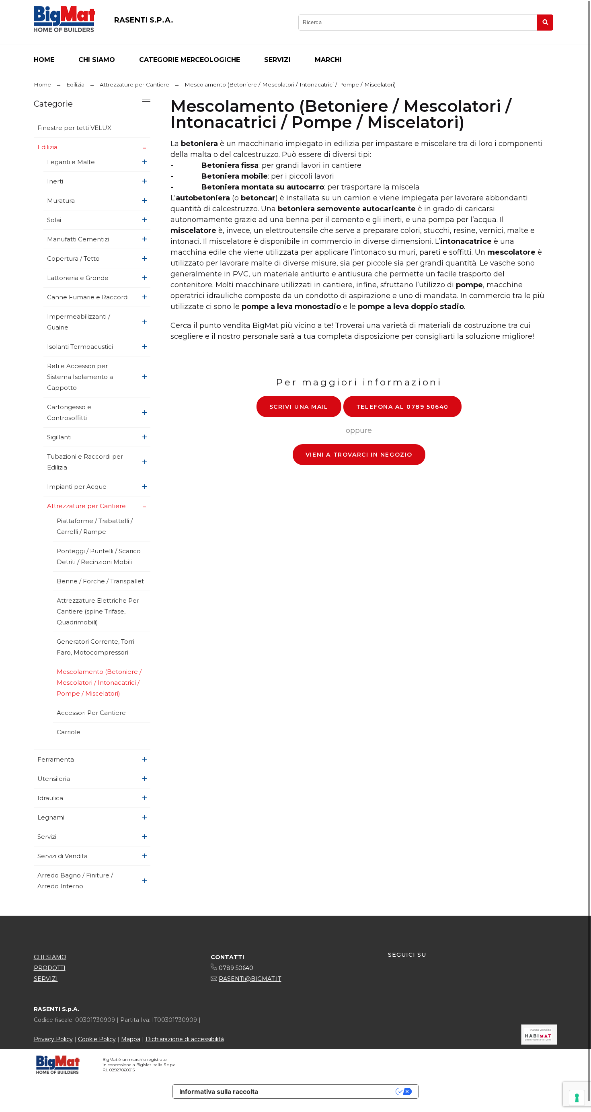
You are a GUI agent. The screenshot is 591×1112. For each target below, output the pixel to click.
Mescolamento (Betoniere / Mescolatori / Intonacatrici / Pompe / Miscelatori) (99, 682)
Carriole (68, 732)
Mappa (130, 1039)
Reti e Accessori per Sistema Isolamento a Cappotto (80, 376)
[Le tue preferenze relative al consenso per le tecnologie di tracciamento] (577, 1098)
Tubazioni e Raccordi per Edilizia (85, 462)
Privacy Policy (53, 1039)
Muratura (61, 200)
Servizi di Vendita (62, 856)
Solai (54, 220)
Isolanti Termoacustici (80, 346)
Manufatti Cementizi (78, 239)
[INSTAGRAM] (409, 980)
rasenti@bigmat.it (250, 978)
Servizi (46, 836)
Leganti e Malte (71, 162)
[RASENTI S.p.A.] (64, 20)
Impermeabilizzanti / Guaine (78, 322)
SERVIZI (46, 978)
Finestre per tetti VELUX (74, 128)
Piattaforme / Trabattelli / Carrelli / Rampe (95, 526)
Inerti (55, 181)
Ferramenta (55, 759)
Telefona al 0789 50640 (402, 406)
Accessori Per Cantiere (91, 713)
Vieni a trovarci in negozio (359, 454)
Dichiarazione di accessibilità (185, 1039)
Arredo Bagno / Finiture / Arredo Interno (75, 880)
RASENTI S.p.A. (143, 20)
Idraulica (50, 798)
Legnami (50, 817)
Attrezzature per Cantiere (86, 506)
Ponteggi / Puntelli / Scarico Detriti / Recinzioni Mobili (99, 556)
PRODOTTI (50, 968)
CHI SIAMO (50, 957)
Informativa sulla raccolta (218, 1091)
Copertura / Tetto (73, 258)
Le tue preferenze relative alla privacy (330, 1091)
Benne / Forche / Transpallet (100, 581)
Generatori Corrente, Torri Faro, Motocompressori (95, 647)
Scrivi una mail (298, 406)
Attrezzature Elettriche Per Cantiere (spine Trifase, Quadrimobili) (98, 611)
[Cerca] (545, 22)
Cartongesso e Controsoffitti (69, 412)
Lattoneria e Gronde (78, 278)
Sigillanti (59, 437)
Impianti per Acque (77, 486)
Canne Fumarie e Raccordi (88, 297)
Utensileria (53, 779)
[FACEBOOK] (394, 980)
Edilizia (47, 147)
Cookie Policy (97, 1039)
